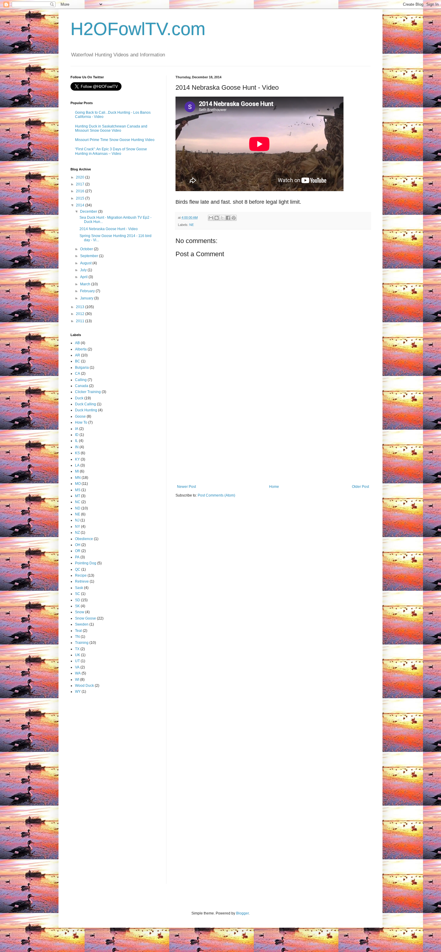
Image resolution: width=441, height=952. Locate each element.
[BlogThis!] (217, 218)
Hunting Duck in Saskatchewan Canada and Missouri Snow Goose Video (111, 128)
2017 (80, 184)
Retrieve (82, 581)
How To (81, 422)
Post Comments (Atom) (216, 495)
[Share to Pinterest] (234, 218)
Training (81, 643)
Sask (79, 588)
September (89, 256)
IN (77, 447)
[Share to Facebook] (228, 218)
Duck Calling (85, 404)
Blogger (242, 913)
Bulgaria (82, 367)
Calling (81, 380)
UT (77, 661)
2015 (80, 198)
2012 (80, 314)
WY (78, 691)
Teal (78, 631)
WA (78, 673)
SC (77, 594)
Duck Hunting (86, 410)
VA (77, 667)
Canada (81, 386)
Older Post (360, 487)
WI (77, 679)
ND (77, 508)
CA (77, 373)
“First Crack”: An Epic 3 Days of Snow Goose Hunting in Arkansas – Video (111, 151)
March (85, 284)
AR (77, 355)
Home (274, 487)
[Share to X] (222, 218)
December (89, 211)
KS (77, 453)
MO (78, 484)
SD (77, 600)
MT (77, 496)
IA (76, 429)
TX (77, 649)
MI (77, 471)
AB (77, 343)
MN (78, 478)
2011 (80, 321)
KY (77, 459)
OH (77, 545)
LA (77, 465)
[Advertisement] (273, 435)
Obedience (84, 539)
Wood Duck (84, 685)
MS (77, 490)
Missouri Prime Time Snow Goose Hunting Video (114, 140)
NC (77, 502)
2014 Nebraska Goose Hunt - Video (109, 229)
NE (191, 225)
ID (77, 435)
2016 (80, 191)
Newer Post (186, 487)
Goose (80, 416)
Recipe (81, 575)
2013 (80, 307)
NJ (77, 520)
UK (77, 655)
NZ (77, 532)
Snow (79, 612)
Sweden (81, 624)
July (84, 270)
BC (77, 361)
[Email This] (211, 218)
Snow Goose (85, 618)
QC (77, 569)
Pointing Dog (85, 563)
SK (77, 606)
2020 (80, 177)
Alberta (81, 349)
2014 (80, 205)
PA (77, 557)
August (86, 263)
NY (77, 526)
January (87, 298)
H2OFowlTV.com (138, 29)
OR (77, 551)
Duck (79, 398)
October (87, 249)
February (88, 291)
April (84, 277)
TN (77, 637)
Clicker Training (88, 392)
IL (76, 441)
